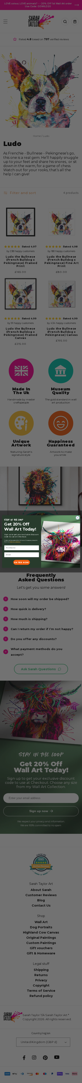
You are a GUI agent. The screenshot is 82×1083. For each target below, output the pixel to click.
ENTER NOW (21, 562)
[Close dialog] (77, 517)
